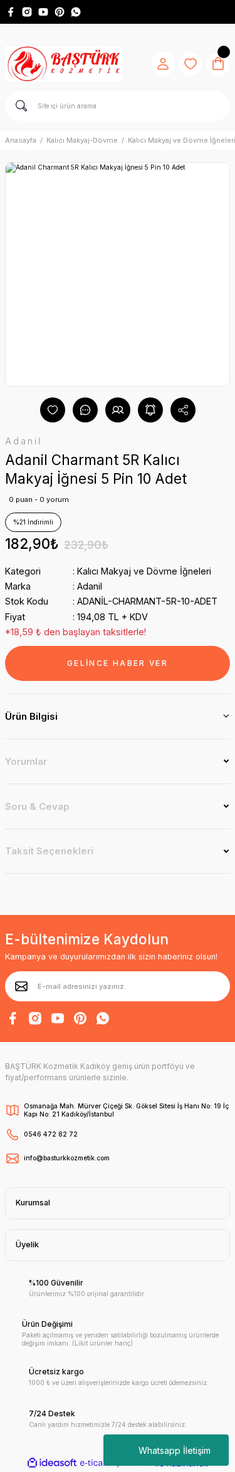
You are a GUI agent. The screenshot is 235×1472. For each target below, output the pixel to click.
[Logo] (63, 63)
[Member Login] (162, 63)
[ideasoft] (52, 1463)
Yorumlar (26, 761)
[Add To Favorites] (52, 409)
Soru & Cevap (37, 806)
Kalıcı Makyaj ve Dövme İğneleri (144, 571)
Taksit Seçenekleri (49, 851)
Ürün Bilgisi (31, 716)
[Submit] (21, 986)
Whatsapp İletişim (174, 1450)
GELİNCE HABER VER (117, 663)
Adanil (89, 586)
